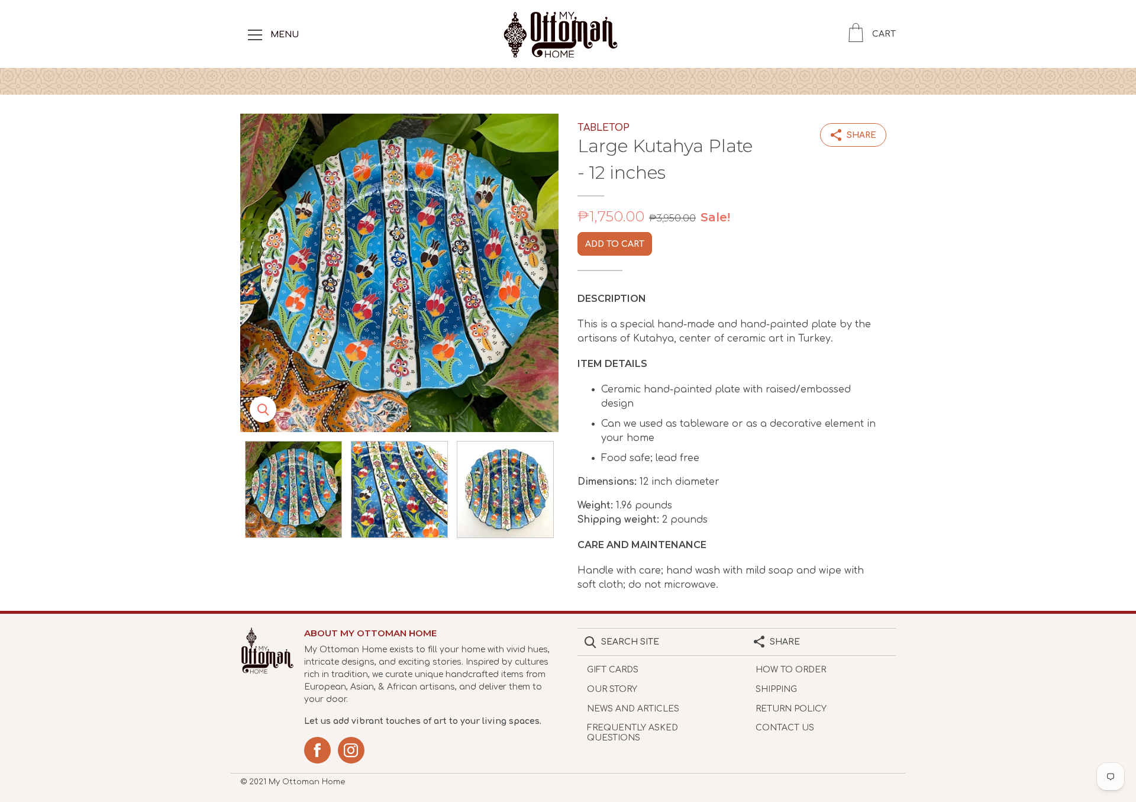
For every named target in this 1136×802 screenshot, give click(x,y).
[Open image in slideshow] (399, 273)
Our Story (612, 689)
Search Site (630, 641)
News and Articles (633, 708)
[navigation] (255, 34)
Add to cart (614, 244)
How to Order (791, 669)
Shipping (776, 689)
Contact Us (785, 727)
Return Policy (791, 708)
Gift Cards (612, 669)
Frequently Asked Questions (632, 732)
